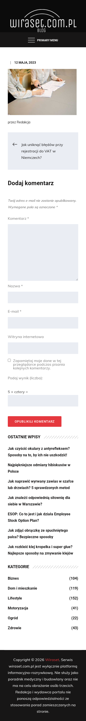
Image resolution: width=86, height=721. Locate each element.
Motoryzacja (18, 608)
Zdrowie (14, 628)
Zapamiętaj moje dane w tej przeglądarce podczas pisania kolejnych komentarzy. (39, 364)
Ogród (13, 618)
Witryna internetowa (26, 336)
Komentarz (18, 218)
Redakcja (23, 122)
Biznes (13, 578)
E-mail (14, 311)
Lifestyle (15, 598)
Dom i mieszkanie (22, 588)
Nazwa (15, 286)
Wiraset (52, 659)
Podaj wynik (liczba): (25, 378)
